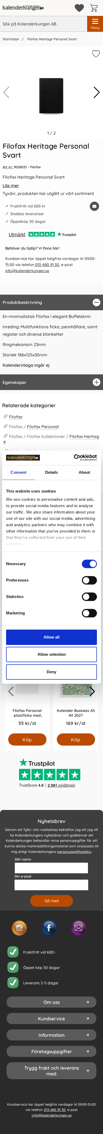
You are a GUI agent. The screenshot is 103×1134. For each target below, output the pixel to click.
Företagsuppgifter (51, 1051)
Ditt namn (23, 859)
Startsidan (11, 39)
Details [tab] (51, 472)
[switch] (89, 580)
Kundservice (51, 1018)
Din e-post (23, 876)
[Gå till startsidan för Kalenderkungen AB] (23, 8)
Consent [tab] (18, 472)
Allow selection (52, 654)
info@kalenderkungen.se (27, 270)
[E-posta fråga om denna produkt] (94, 206)
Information (51, 1035)
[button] (96, 92)
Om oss (52, 1002)
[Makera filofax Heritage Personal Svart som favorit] (95, 54)
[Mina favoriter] (79, 8)
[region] (51, 302)
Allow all (51, 637)
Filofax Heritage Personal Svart (51, 39)
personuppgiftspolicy (74, 851)
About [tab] (84, 472)
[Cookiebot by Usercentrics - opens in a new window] (74, 457)
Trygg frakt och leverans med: (51, 1071)
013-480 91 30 (47, 264)
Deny (51, 672)
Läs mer (11, 185)
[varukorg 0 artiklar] (95, 8)
